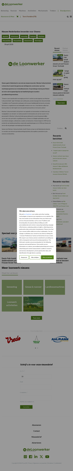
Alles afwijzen (35, 257)
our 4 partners (28, 214)
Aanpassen (24, 257)
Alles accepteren (47, 257)
